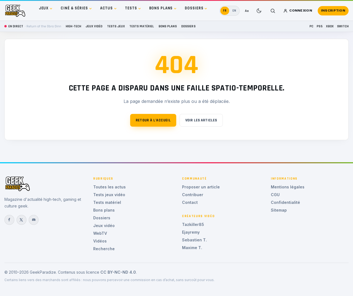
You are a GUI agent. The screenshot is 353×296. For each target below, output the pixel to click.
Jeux (44, 8)
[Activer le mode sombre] (259, 11)
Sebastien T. (194, 240)
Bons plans (161, 8)
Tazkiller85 (193, 224)
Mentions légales (287, 187)
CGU (275, 194)
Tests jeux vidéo (109, 194)
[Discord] (34, 220)
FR (225, 11)
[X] (21, 220)
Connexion (300, 10)
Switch (343, 26)
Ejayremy (191, 232)
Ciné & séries (74, 8)
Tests (131, 8)
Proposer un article (201, 187)
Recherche (104, 248)
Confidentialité (285, 202)
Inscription (333, 10)
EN (234, 11)
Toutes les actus (109, 187)
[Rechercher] (273, 11)
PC (311, 26)
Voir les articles (201, 120)
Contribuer (192, 194)
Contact (190, 202)
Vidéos (100, 241)
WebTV (100, 233)
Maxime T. (192, 247)
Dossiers (194, 8)
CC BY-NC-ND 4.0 (118, 272)
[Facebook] (9, 220)
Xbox (330, 26)
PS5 (319, 26)
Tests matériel (141, 26)
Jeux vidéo (93, 26)
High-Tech (73, 26)
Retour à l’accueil (153, 120)
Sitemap (279, 210)
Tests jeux (116, 26)
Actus (106, 8)
